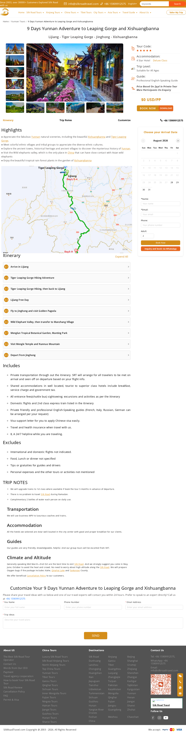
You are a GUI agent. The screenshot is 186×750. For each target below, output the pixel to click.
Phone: (144, 220)
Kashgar (132, 681)
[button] (66, 266)
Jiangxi (131, 701)
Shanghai (132, 660)
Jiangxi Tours (49, 709)
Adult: (144, 231)
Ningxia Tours (50, 701)
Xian (91, 677)
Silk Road (45, 494)
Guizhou (93, 701)
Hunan (92, 705)
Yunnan (35, 136)
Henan (131, 697)
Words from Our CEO (15, 668)
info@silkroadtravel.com (83, 4)
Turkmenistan (96, 693)
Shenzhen (132, 673)
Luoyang (113, 673)
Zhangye (132, 677)
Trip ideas (9, 614)
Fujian (111, 701)
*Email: (144, 209)
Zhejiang (132, 668)
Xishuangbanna (96, 136)
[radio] (138, 51)
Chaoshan (133, 716)
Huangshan (95, 673)
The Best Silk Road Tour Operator (16, 658)
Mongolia (113, 693)
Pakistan (113, 685)
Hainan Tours (49, 705)
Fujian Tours (49, 697)
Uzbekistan (95, 689)
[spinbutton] (147, 236)
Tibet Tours (48, 677)
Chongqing (95, 668)
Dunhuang (95, 660)
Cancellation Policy (36, 575)
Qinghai (112, 697)
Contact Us (9, 664)
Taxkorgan (75, 570)
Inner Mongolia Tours (54, 693)
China (71, 152)
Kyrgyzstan (133, 689)
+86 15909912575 (115, 4)
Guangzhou (114, 668)
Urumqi (131, 664)
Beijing (131, 656)
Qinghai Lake (58, 570)
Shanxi (131, 705)
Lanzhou (93, 664)
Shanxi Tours (49, 721)
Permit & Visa (11, 699)
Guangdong (114, 709)
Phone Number (71, 602)
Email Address (134, 602)
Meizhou (113, 716)
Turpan (112, 681)
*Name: (145, 199)
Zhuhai (131, 709)
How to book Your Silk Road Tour (19, 682)
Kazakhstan (114, 689)
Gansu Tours (49, 681)
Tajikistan (132, 685)
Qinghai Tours (50, 685)
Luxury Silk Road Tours (55, 656)
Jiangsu (112, 705)
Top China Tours (51, 668)
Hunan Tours (49, 717)
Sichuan (93, 697)
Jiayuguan (94, 681)
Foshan (93, 716)
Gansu (111, 660)
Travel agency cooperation (18, 676)
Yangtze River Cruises (96, 711)
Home (6, 21)
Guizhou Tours (50, 713)
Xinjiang (112, 656)
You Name (9, 602)
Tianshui (93, 685)
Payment (8, 672)
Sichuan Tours (50, 689)
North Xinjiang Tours (54, 664)
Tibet (111, 664)
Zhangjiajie (114, 677)
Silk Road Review (12, 687)
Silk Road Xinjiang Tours (55, 660)
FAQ (5, 695)
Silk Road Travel (161, 705)
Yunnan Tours (18, 21)
